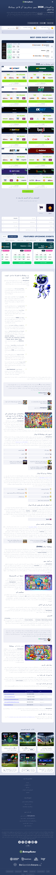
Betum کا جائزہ (14, 165)
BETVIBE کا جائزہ (14, 185)
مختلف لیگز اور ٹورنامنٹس (22, 441)
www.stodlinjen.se (8, 704)
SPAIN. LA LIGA (42, 240)
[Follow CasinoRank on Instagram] (32, 842)
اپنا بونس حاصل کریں (41, 80)
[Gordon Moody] (14, 859)
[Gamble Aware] (30, 864)
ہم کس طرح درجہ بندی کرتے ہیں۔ (27, 820)
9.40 (37, 254)
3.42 (19, 254)
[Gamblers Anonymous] (36, 859)
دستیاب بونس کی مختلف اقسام (45, 477)
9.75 (37, 257)
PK (28, 845)
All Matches (50, 240)
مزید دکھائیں (28, 191)
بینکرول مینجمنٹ (28, 806)
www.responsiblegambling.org (11, 699)
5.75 (41, 254)
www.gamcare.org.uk (9, 694)
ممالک (27, 787)
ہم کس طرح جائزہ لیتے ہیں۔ (27, 818)
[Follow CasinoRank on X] (29, 842)
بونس (27, 782)
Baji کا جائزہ (41, 144)
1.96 (23, 254)
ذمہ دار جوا (27, 804)
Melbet (50, 259)
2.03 (23, 257)
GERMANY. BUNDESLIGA (10, 240)
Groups (4, 236)
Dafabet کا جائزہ (41, 165)
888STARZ (50, 257)
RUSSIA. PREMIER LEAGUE (31, 240)
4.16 (15, 257)
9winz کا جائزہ (41, 185)
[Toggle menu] (52, 1)
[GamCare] (26, 859)
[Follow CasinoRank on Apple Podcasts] (19, 842)
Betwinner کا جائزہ (41, 83)
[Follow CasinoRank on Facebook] (36, 842)
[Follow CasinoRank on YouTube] (26, 842)
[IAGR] (43, 859)
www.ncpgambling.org (9, 696)
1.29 (45, 254)
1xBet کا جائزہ (41, 124)
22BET (50, 254)
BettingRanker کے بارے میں (28, 816)
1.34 (45, 257)
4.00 (15, 254)
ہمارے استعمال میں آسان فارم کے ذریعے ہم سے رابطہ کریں (22, 716)
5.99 (41, 257)
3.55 (19, 257)
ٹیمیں (27, 792)
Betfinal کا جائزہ (14, 144)
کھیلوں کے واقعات (28, 790)
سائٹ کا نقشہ (27, 825)
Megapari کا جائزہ (14, 124)
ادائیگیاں (28, 785)
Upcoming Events (13, 236)
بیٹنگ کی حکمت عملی (32, 526)
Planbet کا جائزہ (41, 103)
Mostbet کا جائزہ (14, 83)
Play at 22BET (43, 262)
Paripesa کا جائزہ (14, 103)
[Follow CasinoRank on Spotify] (22, 842)
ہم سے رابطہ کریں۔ (28, 823)
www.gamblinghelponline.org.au (11, 702)
